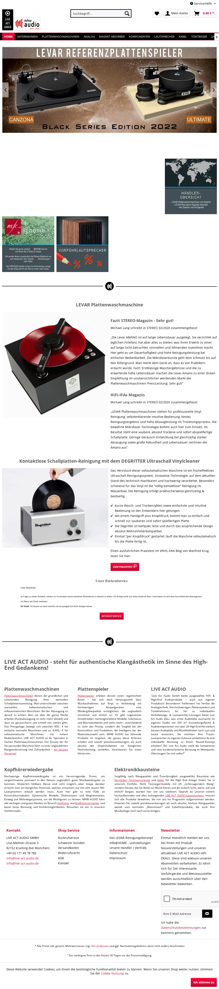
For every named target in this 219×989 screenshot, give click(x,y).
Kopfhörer (63, 803)
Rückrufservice (68, 838)
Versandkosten (68, 848)
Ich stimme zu (203, 982)
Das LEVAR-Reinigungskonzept (131, 838)
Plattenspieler (86, 696)
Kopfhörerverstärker (87, 803)
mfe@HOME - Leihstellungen (130, 843)
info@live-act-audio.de (22, 858)
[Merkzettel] (156, 13)
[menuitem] (101, 13)
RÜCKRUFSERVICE (111, 616)
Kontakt (63, 863)
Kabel (160, 780)
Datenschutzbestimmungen (181, 928)
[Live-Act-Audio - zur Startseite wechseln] (21, 20)
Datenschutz (118, 853)
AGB (61, 858)
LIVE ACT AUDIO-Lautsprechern (184, 795)
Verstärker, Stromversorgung (132, 780)
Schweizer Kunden (71, 843)
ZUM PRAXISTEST (123, 566)
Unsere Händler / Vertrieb (128, 848)
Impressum (118, 858)
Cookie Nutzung (112, 973)
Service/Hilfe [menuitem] (203, 3)
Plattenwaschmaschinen (18, 696)
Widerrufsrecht (69, 853)
